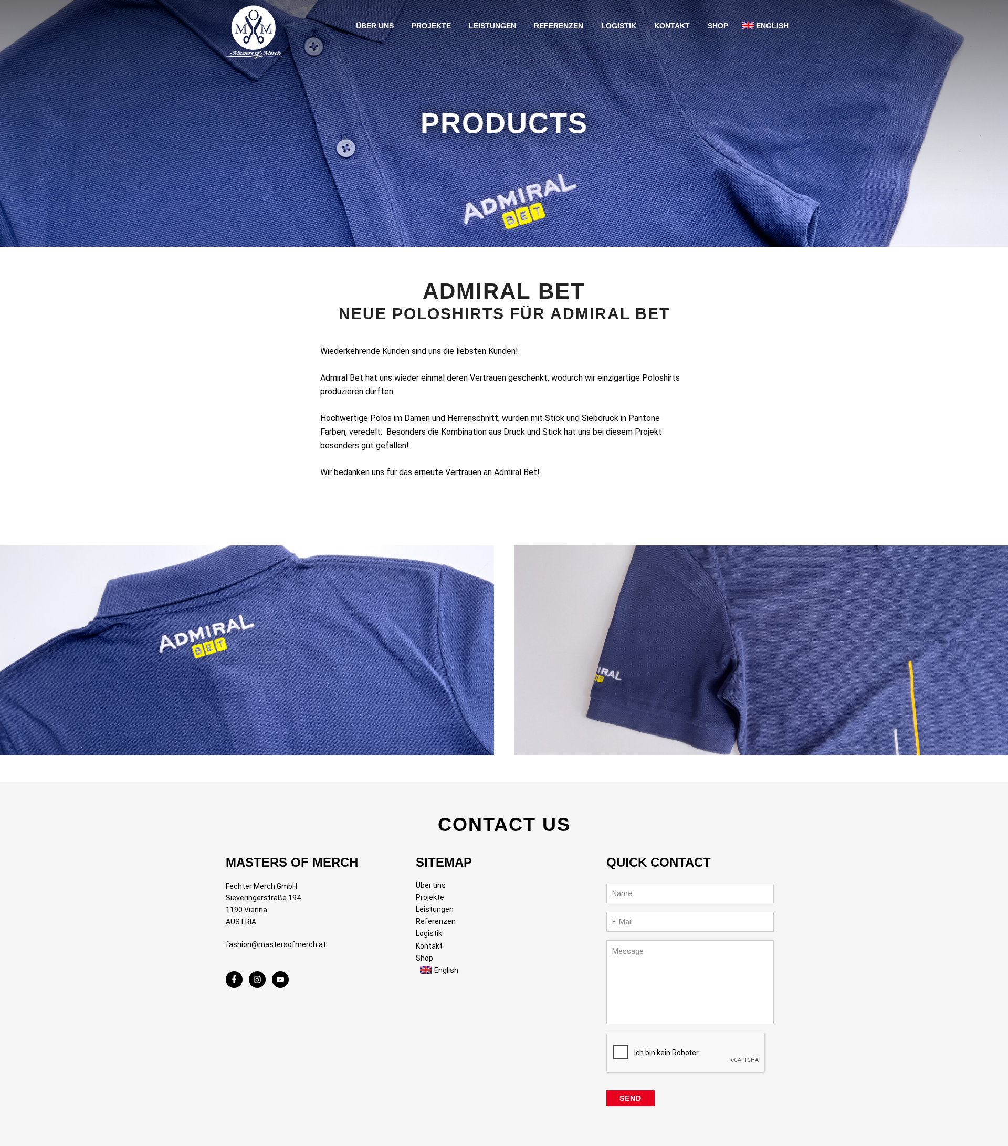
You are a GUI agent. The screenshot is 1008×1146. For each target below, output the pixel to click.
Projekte (430, 897)
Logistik (429, 933)
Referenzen (436, 921)
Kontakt (429, 946)
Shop (424, 958)
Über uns (431, 885)
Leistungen (435, 909)
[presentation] (686, 1053)
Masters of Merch (256, 29)
